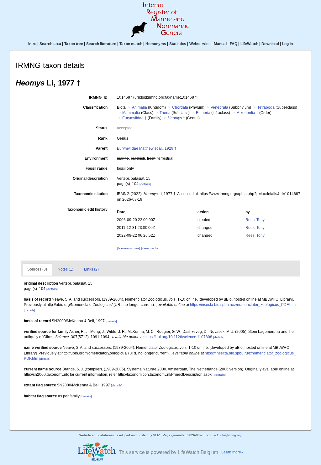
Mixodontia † (247, 113)
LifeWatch (249, 44)
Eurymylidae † (134, 118)
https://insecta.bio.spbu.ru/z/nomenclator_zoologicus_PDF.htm (243, 304)
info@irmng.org (231, 435)
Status (102, 128)
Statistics (177, 44)
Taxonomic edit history (87, 209)
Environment (96, 158)
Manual (220, 44)
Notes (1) (65, 269)
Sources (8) (37, 269)
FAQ (233, 44)
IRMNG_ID (98, 97)
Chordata (180, 107)
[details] (145, 184)
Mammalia (131, 113)
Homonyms (155, 44)
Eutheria (203, 113)
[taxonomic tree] (129, 248)
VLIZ (156, 435)
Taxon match (130, 44)
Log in (287, 44)
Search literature (101, 44)
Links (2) (91, 269)
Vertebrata (219, 107)
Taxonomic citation (91, 194)
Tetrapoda (266, 107)
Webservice (200, 44)
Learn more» (232, 451)
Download (270, 44)
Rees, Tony (255, 220)
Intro (32, 44)
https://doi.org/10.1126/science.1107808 (178, 337)
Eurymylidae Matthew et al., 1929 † (146, 148)
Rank (103, 138)
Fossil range (97, 168)
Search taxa (50, 44)
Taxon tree (73, 44)
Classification (95, 107)
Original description (90, 178)
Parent (102, 148)
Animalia (139, 107)
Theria (165, 113)
